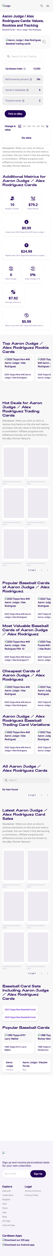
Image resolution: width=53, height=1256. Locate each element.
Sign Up (38, 1173)
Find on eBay (15, 113)
